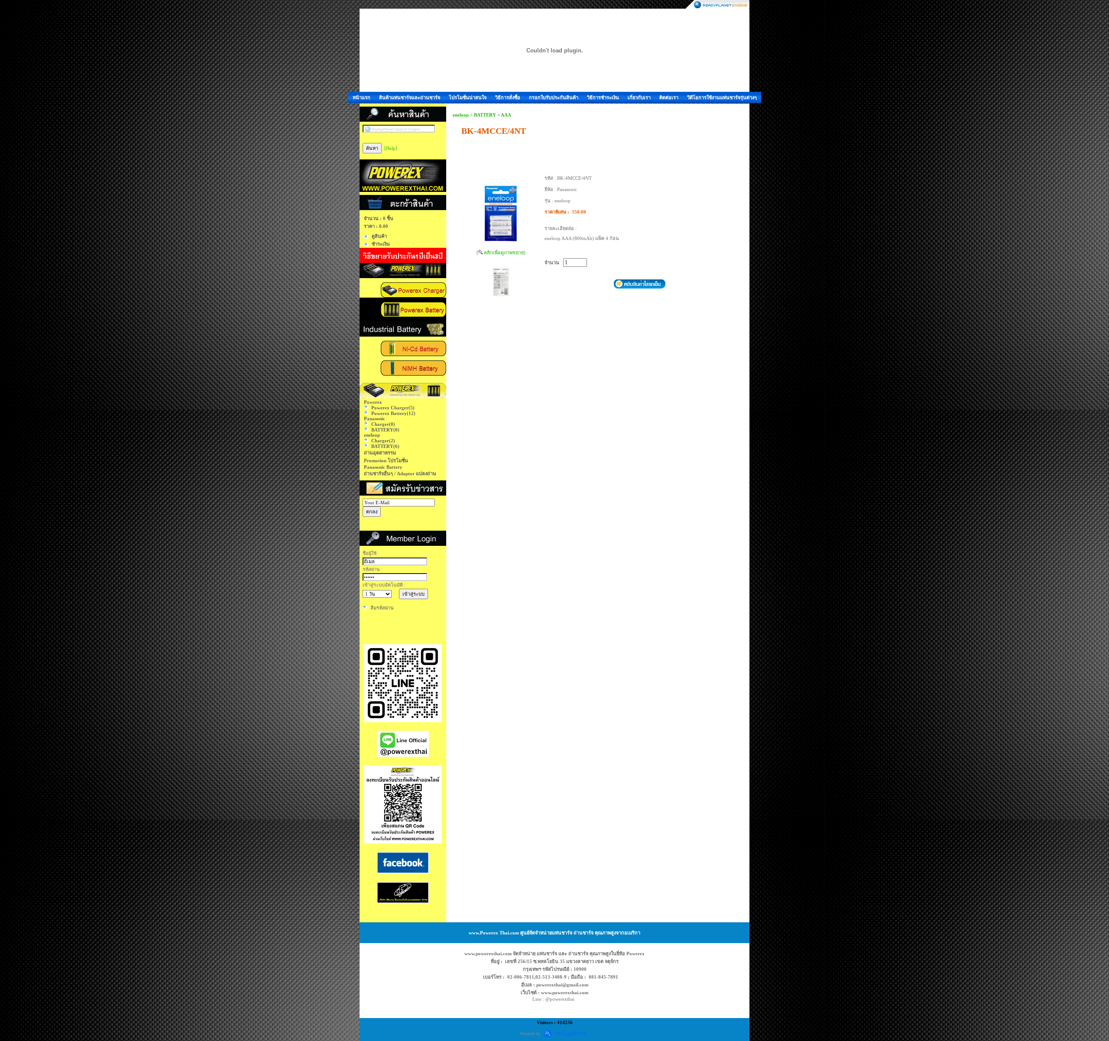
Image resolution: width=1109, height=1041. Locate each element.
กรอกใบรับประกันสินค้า (553, 97)
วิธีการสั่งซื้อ (507, 97)
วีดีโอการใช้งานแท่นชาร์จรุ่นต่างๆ (722, 97)
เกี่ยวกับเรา (639, 97)
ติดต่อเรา (668, 97)
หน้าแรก (361, 97)
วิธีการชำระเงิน (603, 97)
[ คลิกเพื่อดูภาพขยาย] (501, 252)
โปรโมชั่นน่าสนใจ (467, 97)
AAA (506, 114)
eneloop (461, 114)
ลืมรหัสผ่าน (382, 607)
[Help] (390, 148)
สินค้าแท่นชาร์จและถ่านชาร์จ (409, 97)
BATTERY (485, 114)
